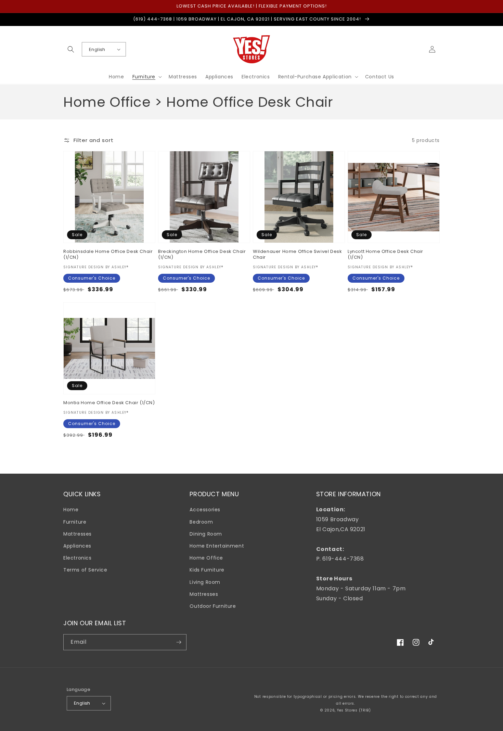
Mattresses (77, 533)
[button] (70, 49)
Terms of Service (85, 569)
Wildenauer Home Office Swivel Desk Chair (297, 254)
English (97, 49)
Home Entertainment (217, 545)
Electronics (77, 557)
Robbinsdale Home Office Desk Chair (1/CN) (108, 254)
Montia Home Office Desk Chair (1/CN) (109, 403)
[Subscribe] (178, 642)
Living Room (205, 582)
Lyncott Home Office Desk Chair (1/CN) (385, 254)
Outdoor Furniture (213, 606)
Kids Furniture (207, 569)
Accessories (205, 509)
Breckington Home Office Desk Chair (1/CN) (202, 254)
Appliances (77, 545)
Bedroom (201, 521)
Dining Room (206, 533)
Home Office (206, 557)
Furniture (74, 521)
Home (70, 509)
